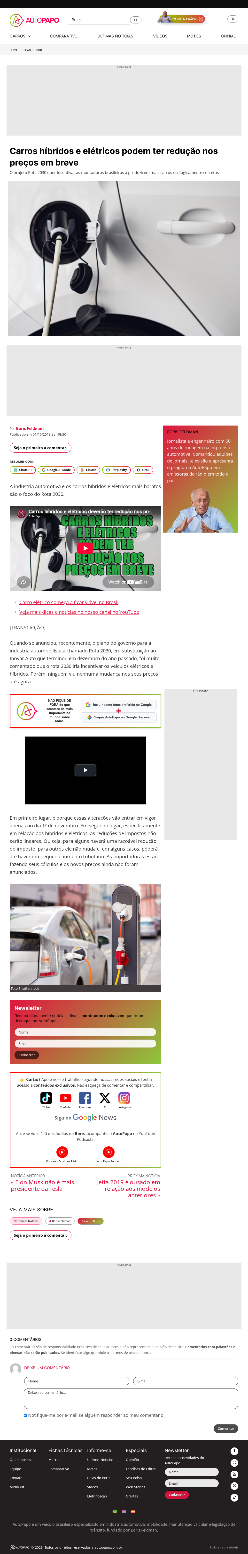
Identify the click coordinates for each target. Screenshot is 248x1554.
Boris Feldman (30, 428)
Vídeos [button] (160, 36)
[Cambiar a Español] (133, 1511)
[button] (135, 19)
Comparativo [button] (64, 36)
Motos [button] (194, 36)
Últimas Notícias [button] (115, 36)
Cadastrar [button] (27, 1055)
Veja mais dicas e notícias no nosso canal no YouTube (79, 612)
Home (14, 50)
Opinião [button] (228, 36)
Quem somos (20, 1459)
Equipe (15, 1469)
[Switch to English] (124, 1511)
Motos (92, 1469)
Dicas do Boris (33, 50)
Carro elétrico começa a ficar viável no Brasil (68, 602)
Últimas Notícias (27, 1221)
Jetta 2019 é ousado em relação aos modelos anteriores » (128, 1188)
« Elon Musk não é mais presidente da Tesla (42, 1185)
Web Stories (135, 1487)
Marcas (54, 1459)
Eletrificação (97, 1496)
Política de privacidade (224, 1547)
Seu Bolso (134, 1477)
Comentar (226, 1428)
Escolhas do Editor (141, 1469)
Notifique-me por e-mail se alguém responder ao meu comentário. (96, 1415)
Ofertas (132, 1496)
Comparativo (58, 1469)
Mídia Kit (17, 1487)
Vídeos (92, 1487)
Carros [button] (18, 36)
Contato (16, 1477)
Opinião (132, 1459)
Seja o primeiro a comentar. (40, 447)
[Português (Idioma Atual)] (114, 1511)
